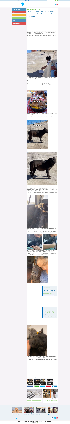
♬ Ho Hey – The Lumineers (48, 295)
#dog (48, 291)
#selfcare (53, 312)
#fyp (44, 314)
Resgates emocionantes (16, 23)
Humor (14, 17)
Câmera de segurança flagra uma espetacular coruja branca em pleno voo (34, 400)
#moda (50, 312)
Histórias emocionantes (32, 9)
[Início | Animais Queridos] (23, 6)
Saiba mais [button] (34, 422)
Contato (16, 0)
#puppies (49, 293)
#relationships (46, 312)
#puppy (49, 311)
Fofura (14, 12)
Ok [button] (37, 422)
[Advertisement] (42, 24)
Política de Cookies (28, 0)
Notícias (14, 20)
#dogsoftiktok (51, 291)
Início (13, 0)
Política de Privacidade (21, 0)
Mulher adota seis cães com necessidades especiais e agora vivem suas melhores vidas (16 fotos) (50, 401)
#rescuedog (45, 293)
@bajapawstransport (47, 287)
